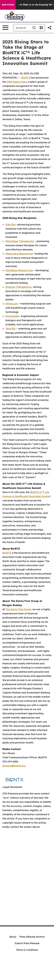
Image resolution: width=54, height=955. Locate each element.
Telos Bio (10, 328)
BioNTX (25, 77)
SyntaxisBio (12, 316)
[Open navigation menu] (5, 28)
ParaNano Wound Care (19, 270)
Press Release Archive (32, 936)
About (12, 936)
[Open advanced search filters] (41, 27)
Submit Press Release (27, 943)
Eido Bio (10, 224)
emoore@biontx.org (14, 765)
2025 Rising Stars (16, 81)
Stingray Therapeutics (18, 286)
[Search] (34, 27)
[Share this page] (49, 28)
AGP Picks (8, 4)
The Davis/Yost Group (18, 609)
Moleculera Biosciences (19, 253)
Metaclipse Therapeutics (19, 241)
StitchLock (11, 303)
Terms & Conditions (27, 949)
